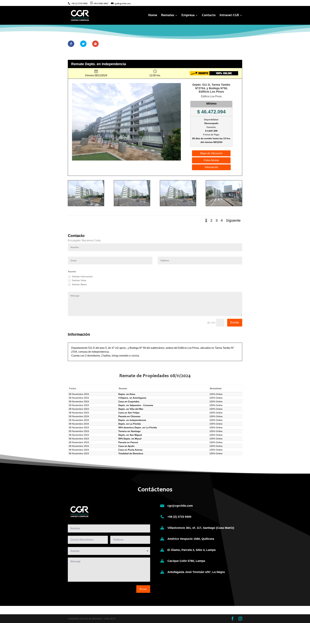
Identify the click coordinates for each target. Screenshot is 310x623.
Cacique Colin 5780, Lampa (186, 561)
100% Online (215, 394)
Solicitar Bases (79, 284)
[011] (178, 205)
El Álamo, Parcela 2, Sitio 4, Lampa (191, 550)
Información (211, 167)
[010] (224, 205)
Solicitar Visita (79, 280)
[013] (86, 205)
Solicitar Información (82, 276)
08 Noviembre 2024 (79, 394)
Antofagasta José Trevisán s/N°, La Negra (196, 572)
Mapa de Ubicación (211, 153)
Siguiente (233, 220)
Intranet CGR (229, 15)
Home (152, 15)
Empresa (188, 15)
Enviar (234, 322)
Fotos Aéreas (211, 160)
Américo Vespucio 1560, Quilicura (190, 538)
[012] (132, 205)
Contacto (209, 15)
